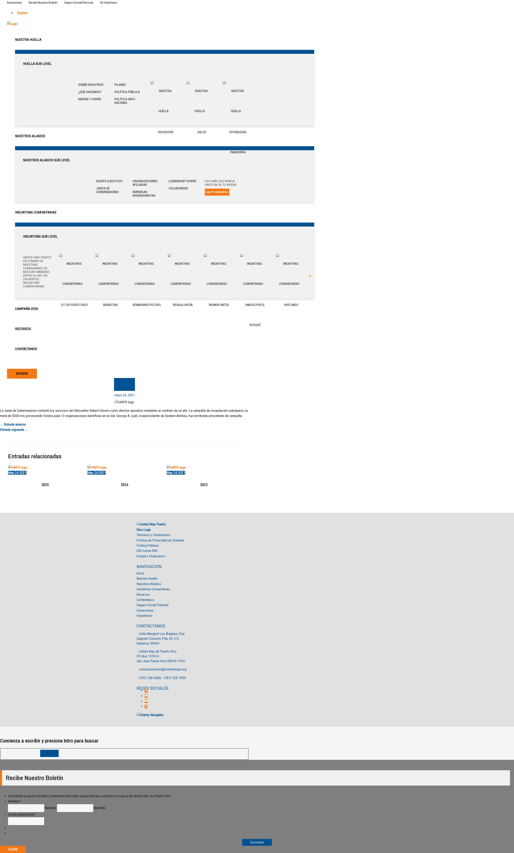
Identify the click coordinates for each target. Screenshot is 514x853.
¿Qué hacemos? (89, 92)
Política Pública (127, 92)
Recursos (143, 595)
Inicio (140, 573)
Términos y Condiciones (153, 535)
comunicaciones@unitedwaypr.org (163, 669)
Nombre (14, 801)
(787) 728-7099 (175, 678)
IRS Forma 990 (147, 551)
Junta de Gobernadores (107, 190)
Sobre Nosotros (90, 85)
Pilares (120, 85)
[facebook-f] (147, 691)
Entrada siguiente (14, 430)
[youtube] (147, 701)
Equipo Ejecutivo (109, 181)
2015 (45, 484)
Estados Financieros (151, 556)
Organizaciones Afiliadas (145, 183)
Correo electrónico (21, 814)
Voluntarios (178, 188)
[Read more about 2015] (17, 467)
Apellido (100, 808)
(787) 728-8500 (150, 678)
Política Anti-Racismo (125, 101)
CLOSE (13, 849)
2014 (124, 484)
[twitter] (147, 696)
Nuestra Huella (147, 578)
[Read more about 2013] (176, 467)
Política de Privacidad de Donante (160, 540)
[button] (8, 364)
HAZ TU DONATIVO (217, 192)
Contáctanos (145, 600)
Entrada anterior (13, 424)
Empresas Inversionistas (144, 193)
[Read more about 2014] (97, 467)
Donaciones (14, 2)
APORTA (22, 374)
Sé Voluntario (108, 2)
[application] (43, 40)
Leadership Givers (182, 181)
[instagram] (146, 706)
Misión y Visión (89, 99)
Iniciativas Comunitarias (153, 589)
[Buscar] (49, 753)
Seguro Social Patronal (78, 2)
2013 (203, 484)
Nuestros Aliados (149, 584)
